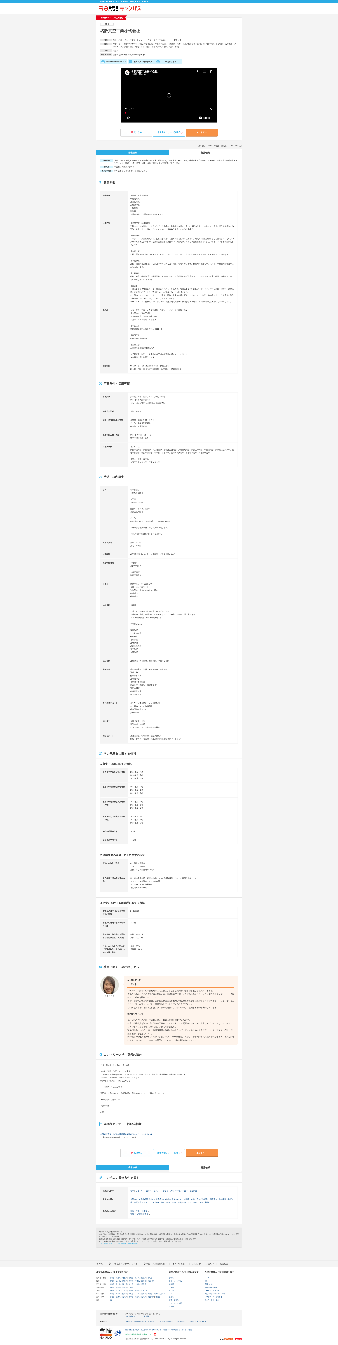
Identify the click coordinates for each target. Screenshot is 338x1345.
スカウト (210, 1264)
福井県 (130, 1284)
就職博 (146, 1316)
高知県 (162, 1294)
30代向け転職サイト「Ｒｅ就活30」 (173, 1322)
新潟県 (112, 1284)
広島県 (130, 1294)
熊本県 (130, 1297)
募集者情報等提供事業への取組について (139, 1334)
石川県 (124, 1284)
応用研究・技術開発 (218, 1199)
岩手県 (124, 1278)
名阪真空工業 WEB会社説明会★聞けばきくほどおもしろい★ (126, 1134)
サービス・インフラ (212, 1290)
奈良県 (145, 1214)
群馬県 (124, 1281)
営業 (132, 1199)
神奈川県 (150, 1281)
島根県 (118, 1294)
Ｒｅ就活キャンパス (132, 1316)
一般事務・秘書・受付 (191, 1199)
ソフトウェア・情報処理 (213, 1297)
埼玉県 (130, 1281)
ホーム (99, 1264)
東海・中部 (135, 1211)
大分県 (137, 1297)
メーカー (208, 1278)
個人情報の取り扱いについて (151, 1330)
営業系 (171, 1278)
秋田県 (137, 1278)
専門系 (171, 1290)
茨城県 (112, 1281)
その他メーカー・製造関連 (186, 1191)
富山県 (118, 1284)
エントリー (202, 131)
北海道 (112, 1278)
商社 (206, 1281)
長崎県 (124, 1297)
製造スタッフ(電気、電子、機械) (196, 1202)
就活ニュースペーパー (198, 1322)
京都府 (118, 1290)
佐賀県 (118, 1297)
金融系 (171, 1306)
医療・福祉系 (174, 1300)
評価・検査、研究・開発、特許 (168, 1202)
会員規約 (136, 1330)
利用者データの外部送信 (171, 1330)
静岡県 (118, 1287)
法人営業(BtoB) (174, 1199)
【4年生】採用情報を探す (155, 1264)
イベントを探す (179, 1264)
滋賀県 (112, 1290)
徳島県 (143, 1294)
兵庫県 (130, 1290)
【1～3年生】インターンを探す (123, 1264)
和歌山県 (144, 1290)
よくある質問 (186, 1330)
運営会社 (128, 1330)
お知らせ (196, 1264)
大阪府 (139, 1214)
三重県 (144, 1211)
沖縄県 (157, 1297)
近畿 (132, 1214)
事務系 (171, 1284)
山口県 (137, 1294)
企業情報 (132, 152)
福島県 (149, 1278)
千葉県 (137, 1281)
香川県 (149, 1294)
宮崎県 (143, 1297)
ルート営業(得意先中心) (145, 1199)
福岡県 (112, 1297)
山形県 (143, 1278)
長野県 (143, 1284)
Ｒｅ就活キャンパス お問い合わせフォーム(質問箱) (119, 1244)
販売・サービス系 (175, 1281)
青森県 (118, 1278)
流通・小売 (209, 1284)
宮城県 (130, 1278)
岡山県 (124, 1294)
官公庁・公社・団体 (212, 1300)
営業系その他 (161, 1199)
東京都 (143, 1281)
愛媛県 (156, 1294)
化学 (132, 1191)
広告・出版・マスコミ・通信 (215, 1294)
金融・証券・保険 (211, 1287)
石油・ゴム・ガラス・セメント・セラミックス (154, 1191)
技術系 (171, 1287)
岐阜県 (112, 1287)
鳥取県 (112, 1294)
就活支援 (224, 1264)
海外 (111, 1300)
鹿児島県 (150, 1297)
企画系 (171, 1297)
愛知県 (124, 1287)
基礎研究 (205, 1199)
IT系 (170, 1294)
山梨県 (137, 1284)
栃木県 (118, 1281)
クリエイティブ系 (175, 1303)
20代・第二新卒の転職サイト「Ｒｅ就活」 (140, 1322)
